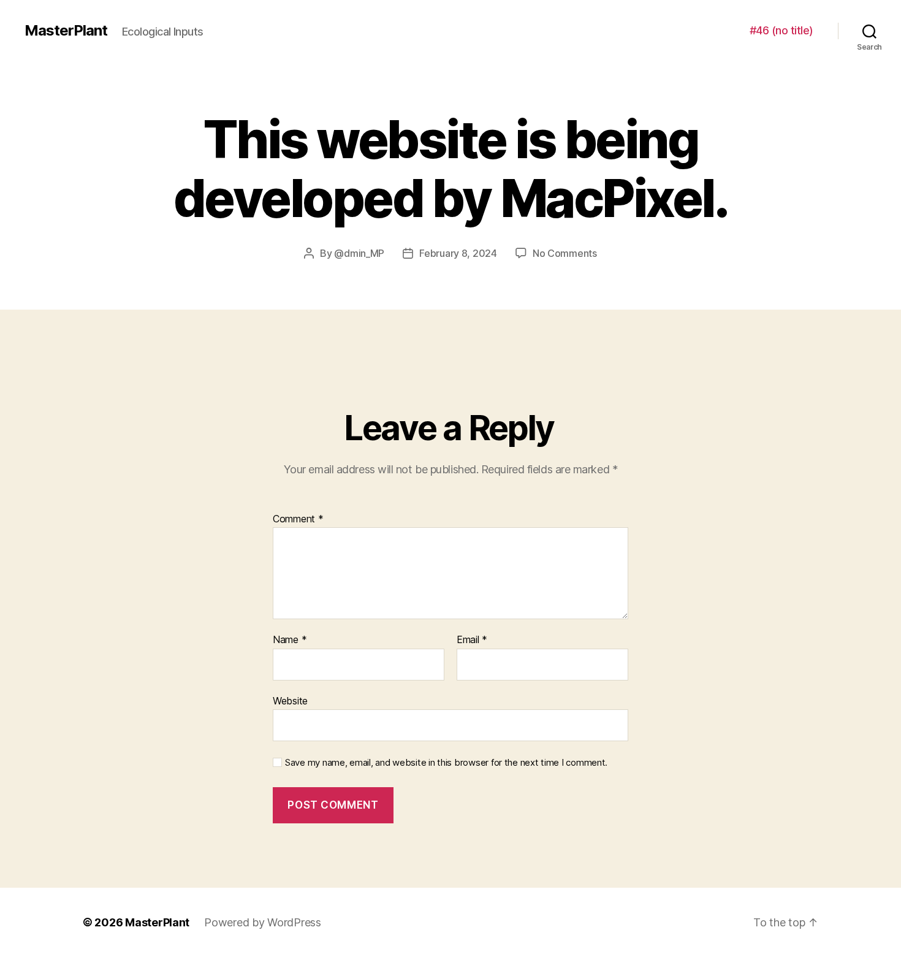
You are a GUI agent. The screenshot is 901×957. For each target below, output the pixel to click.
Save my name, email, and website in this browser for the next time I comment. (446, 762)
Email (472, 640)
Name (289, 640)
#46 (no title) (781, 30)
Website (290, 700)
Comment (298, 519)
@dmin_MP (359, 253)
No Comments (565, 253)
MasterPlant (66, 30)
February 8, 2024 (458, 253)
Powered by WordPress (262, 922)
